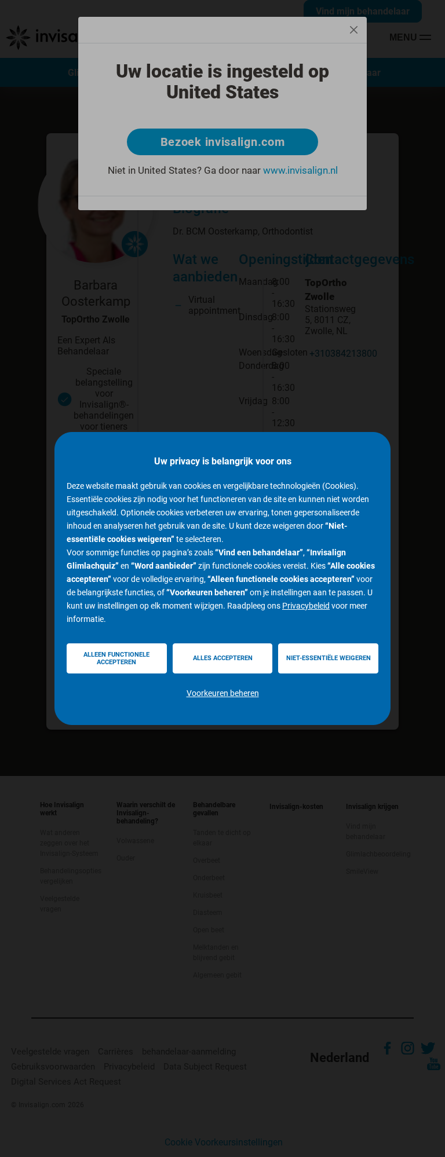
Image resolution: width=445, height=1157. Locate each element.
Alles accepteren (223, 658)
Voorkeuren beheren (223, 693)
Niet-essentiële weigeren (328, 658)
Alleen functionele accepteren (116, 658)
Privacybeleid (306, 605)
